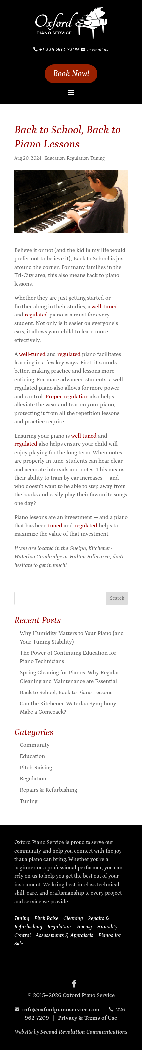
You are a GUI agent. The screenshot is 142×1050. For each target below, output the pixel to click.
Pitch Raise (46, 918)
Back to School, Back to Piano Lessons (66, 692)
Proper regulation (67, 396)
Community (35, 745)
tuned (55, 526)
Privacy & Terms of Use (87, 1018)
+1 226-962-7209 (59, 49)
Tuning (97, 158)
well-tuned (104, 306)
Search (117, 598)
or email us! (98, 50)
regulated (36, 315)
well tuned (84, 436)
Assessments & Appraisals (64, 935)
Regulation (78, 158)
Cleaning (73, 918)
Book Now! (71, 73)
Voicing (84, 927)
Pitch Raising (36, 767)
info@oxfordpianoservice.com (57, 1009)
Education (54, 158)
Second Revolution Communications (83, 1032)
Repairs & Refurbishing (48, 790)
